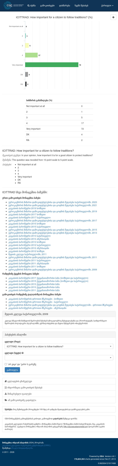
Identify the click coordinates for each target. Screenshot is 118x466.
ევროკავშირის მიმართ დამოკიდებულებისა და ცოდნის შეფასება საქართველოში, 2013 (52, 232)
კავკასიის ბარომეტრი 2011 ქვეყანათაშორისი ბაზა (34, 290)
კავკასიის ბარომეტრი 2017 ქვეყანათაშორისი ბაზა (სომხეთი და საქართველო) (48, 277)
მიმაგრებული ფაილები (19, 393)
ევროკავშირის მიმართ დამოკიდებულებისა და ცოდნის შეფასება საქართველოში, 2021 (52, 205)
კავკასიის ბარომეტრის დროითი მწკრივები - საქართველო (38, 301)
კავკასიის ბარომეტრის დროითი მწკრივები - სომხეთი (35, 298)
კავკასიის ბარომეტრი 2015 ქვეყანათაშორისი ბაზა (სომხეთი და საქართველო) (48, 280)
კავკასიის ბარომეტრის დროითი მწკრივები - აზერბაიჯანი (37, 307)
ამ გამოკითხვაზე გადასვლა (22, 400)
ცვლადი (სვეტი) (13, 352)
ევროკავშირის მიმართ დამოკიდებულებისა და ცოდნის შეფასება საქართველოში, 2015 (52, 229)
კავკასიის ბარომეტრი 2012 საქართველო (29, 244)
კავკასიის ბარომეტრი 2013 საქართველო (29, 235)
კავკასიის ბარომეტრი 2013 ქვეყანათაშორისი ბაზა (34, 284)
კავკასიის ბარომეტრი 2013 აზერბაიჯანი (28, 238)
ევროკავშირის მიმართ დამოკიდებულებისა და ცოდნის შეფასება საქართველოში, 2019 (52, 211)
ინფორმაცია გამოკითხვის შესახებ (24, 387)
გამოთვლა (12, 369)
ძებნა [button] (33, 5)
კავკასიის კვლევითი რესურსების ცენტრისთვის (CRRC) (26, 445)
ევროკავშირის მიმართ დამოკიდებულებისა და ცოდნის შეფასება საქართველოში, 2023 (52, 202)
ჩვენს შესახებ (81, 5)
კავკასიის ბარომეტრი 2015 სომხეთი (26, 223)
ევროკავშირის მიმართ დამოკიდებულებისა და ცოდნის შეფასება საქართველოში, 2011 (52, 257)
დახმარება (64, 5)
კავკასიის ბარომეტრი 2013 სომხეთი (26, 241)
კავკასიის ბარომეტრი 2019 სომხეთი (26, 208)
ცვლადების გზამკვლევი (20, 381)
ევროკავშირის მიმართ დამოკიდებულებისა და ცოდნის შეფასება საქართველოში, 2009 (52, 269)
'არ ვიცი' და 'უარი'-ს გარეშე (22, 364)
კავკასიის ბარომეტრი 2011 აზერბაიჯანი (28, 263)
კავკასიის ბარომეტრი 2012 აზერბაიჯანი (28, 248)
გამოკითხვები (47, 5)
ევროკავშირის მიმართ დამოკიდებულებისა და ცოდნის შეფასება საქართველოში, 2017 (52, 220)
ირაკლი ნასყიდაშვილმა (21, 448)
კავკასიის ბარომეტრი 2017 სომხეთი (26, 214)
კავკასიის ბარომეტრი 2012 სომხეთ (26, 251)
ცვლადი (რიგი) (12, 341)
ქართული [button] (106, 5)
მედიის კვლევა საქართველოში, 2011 (27, 254)
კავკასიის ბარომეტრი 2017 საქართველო (29, 217)
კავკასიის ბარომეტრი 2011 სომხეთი (26, 266)
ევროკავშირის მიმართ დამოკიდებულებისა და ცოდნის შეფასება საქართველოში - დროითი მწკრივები (60, 304)
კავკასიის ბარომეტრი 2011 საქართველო (29, 260)
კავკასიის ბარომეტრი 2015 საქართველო (29, 226)
